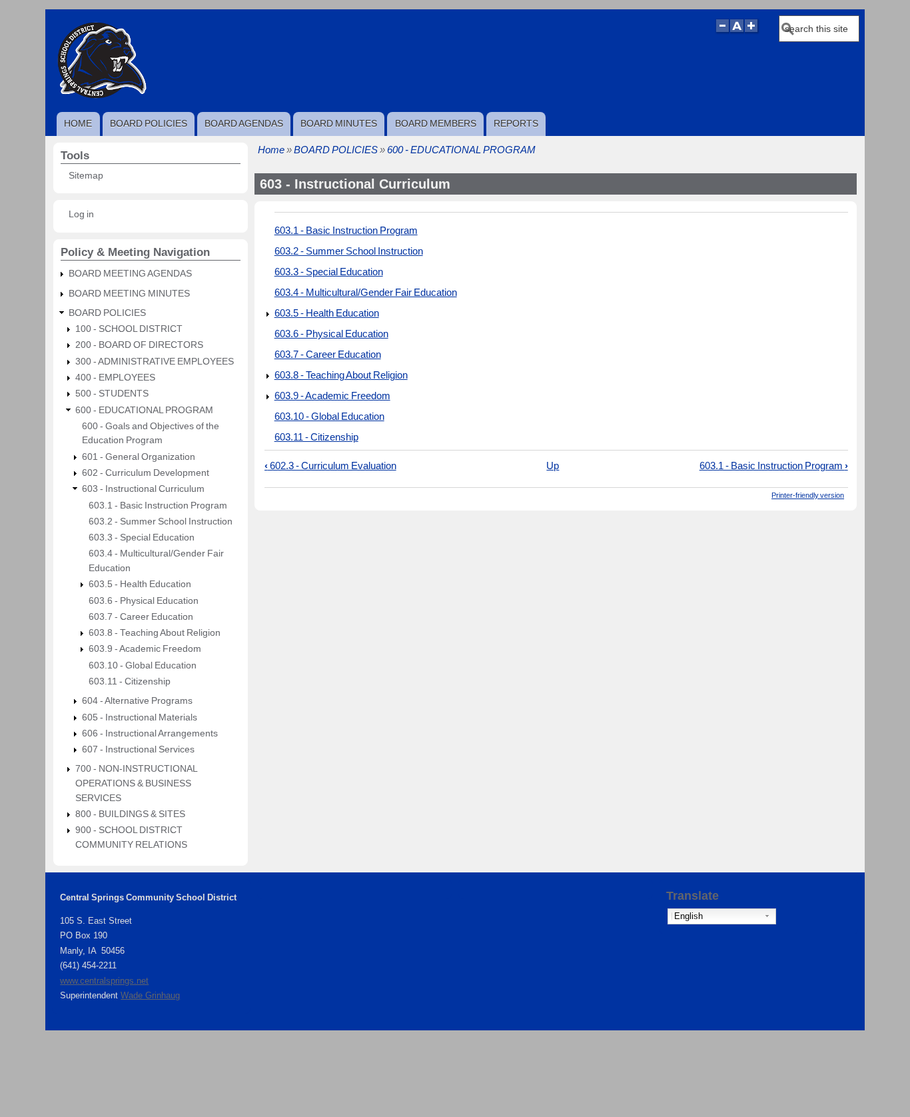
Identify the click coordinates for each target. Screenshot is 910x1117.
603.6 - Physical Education (331, 333)
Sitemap (86, 176)
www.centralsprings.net (104, 981)
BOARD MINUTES (338, 123)
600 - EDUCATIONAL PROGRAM (461, 149)
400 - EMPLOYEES (115, 378)
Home (78, 123)
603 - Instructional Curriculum (143, 489)
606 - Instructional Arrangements (150, 733)
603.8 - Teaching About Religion (341, 375)
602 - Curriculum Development (145, 473)
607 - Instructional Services (138, 749)
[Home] (101, 98)
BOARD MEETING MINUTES (129, 294)
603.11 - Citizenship (316, 437)
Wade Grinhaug (150, 995)
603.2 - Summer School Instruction (348, 251)
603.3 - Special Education (328, 271)
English (688, 916)
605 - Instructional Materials (139, 717)
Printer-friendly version (807, 495)
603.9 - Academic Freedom (332, 395)
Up (552, 465)
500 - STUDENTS (112, 394)
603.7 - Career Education (327, 354)
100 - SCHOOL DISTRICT (129, 329)
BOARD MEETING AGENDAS (130, 274)
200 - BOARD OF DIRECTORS (139, 345)
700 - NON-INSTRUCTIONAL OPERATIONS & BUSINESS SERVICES (136, 783)
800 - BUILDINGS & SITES (130, 814)
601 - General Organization (138, 457)
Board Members (435, 123)
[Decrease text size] (722, 32)
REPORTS (516, 123)
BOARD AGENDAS (244, 123)
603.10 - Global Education (329, 416)
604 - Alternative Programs (137, 701)
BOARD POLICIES (148, 123)
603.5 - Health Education (326, 313)
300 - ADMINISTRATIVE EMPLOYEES (154, 362)
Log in (81, 214)
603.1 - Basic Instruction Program (346, 230)
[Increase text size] (752, 32)
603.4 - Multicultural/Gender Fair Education (365, 292)
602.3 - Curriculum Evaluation (330, 465)
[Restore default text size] (737, 32)
